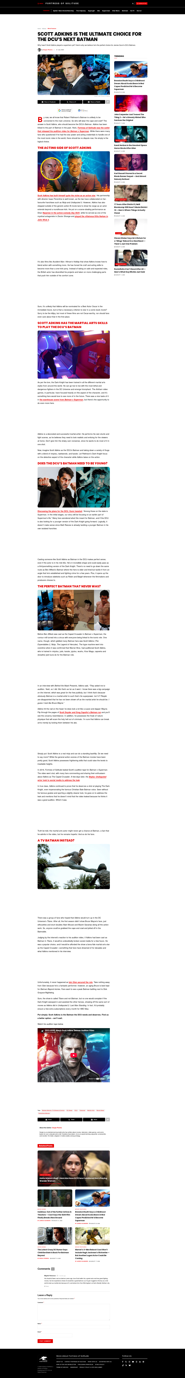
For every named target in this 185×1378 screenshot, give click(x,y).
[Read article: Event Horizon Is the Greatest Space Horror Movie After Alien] (130, 134)
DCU (76, 1110)
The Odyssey (81, 11)
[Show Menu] (38, 3)
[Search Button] (133, 3)
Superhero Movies (44, 1113)
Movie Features (52, 28)
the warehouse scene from (61, 399)
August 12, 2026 (120, 246)
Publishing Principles (85, 1364)
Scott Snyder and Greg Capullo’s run (80, 712)
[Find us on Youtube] (133, 1362)
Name (40, 1323)
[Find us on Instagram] (129, 1362)
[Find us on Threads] (136, 1362)
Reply (47, 1286)
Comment (41, 1302)
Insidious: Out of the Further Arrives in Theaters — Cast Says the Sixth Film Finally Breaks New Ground (54, 1215)
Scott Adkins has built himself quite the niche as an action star (66, 195)
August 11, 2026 (120, 275)
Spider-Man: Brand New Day (63, 11)
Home (39, 28)
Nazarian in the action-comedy (61, 212)
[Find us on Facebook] (122, 1362)
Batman (125, 11)
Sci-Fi (132, 11)
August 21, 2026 (68, 1183)
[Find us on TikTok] (123, 1365)
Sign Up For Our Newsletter (66, 1364)
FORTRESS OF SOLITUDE (62, 3)
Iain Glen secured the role (81, 982)
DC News (69, 1110)
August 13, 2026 (120, 216)
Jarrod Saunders (47, 1183)
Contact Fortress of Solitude (75, 1362)
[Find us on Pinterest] (143, 1362)
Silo (98, 11)
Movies (44, 28)
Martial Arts (90, 1110)
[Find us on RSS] (126, 1365)
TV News (118, 233)
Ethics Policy (99, 1364)
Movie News (100, 1110)
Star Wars (116, 11)
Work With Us (92, 1362)
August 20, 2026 (95, 1223)
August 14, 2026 (120, 151)
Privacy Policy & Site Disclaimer (91, 1367)
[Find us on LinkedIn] (140, 1362)
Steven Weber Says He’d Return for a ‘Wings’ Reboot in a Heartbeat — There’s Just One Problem (130, 241)
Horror (139, 11)
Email (40, 1332)
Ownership (74, 1367)
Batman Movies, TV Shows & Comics (53, 1110)
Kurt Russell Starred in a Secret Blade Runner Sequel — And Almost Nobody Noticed (130, 176)
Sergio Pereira (47, 50)
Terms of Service (62, 1367)
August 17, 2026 (95, 1261)
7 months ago (62, 1275)
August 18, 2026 (56, 1258)
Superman (106, 11)
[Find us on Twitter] (126, 1362)
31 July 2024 (60, 50)
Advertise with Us (105, 1362)
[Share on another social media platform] (108, 102)
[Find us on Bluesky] (130, 1365)
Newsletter (143, 3)
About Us (59, 1362)
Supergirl (91, 11)
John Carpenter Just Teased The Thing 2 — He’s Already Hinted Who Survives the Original (130, 117)
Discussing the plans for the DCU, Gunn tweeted (60, 511)
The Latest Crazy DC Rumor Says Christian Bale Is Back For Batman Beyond (53, 1252)
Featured (82, 1110)
